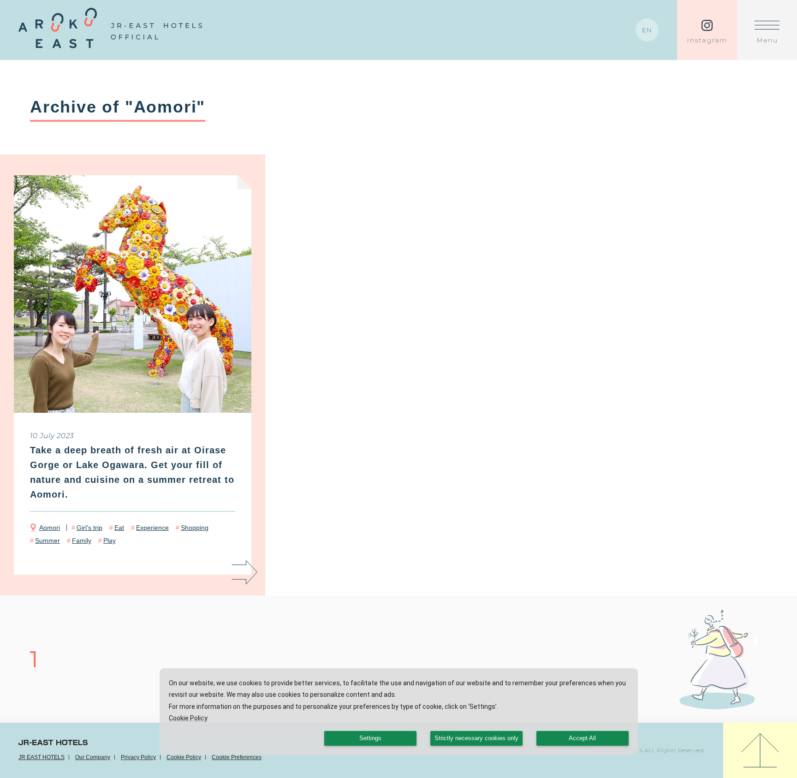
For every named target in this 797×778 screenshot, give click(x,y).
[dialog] (399, 711)
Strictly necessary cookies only (476, 738)
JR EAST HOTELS (41, 757)
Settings (370, 738)
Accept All (582, 738)
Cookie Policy (184, 757)
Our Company (92, 757)
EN (647, 30)
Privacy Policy (138, 757)
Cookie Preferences (237, 757)
